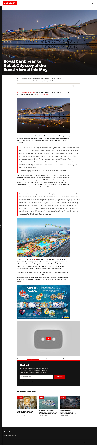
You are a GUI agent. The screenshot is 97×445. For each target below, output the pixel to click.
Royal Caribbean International (26, 92)
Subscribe (60, 376)
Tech (33, 3)
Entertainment (63, 3)
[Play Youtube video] (48, 338)
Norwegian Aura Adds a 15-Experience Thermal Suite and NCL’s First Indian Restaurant (48, 412)
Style (51, 3)
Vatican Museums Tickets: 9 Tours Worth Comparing (25, 412)
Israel (35, 259)
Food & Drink (40, 3)
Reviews (79, 3)
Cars (56, 3)
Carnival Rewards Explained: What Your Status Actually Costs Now (68, 412)
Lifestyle (72, 3)
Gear (46, 3)
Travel (28, 3)
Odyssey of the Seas (42, 94)
